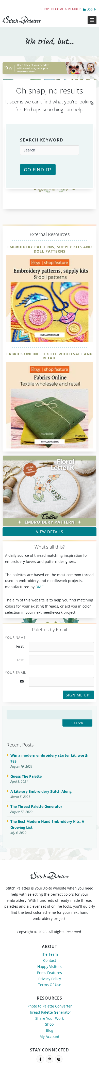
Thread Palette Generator (49, 1012)
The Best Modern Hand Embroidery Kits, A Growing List (47, 824)
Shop (45, 9)
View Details (49, 531)
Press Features (49, 972)
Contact (49, 960)
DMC (40, 586)
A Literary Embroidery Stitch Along (41, 791)
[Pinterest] (49, 1059)
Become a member (65, 9)
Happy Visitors (49, 966)
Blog (49, 1030)
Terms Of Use (49, 984)
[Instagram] (58, 1059)
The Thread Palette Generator (36, 806)
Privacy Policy (49, 978)
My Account (49, 1036)
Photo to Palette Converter (49, 1006)
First (20, 646)
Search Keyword (41, 140)
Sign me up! (78, 694)
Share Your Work (49, 1018)
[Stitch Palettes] (25, 20)
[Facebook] (40, 1059)
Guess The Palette (26, 776)
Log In (91, 9)
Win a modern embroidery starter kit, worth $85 (49, 758)
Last (20, 660)
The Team (49, 954)
